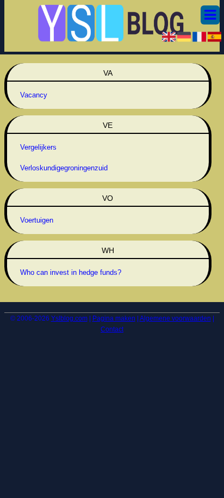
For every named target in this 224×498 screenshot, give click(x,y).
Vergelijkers (38, 147)
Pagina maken (113, 318)
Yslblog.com (69, 318)
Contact (112, 329)
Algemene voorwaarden (175, 318)
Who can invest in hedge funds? (70, 272)
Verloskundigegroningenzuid (64, 168)
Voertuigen (36, 220)
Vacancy (33, 95)
